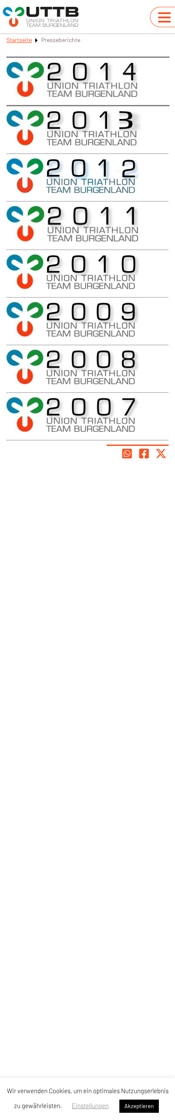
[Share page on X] (161, 453)
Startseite (19, 39)
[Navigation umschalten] (164, 17)
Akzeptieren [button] (139, 1106)
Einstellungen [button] (90, 1105)
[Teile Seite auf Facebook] (144, 453)
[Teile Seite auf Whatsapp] (127, 453)
